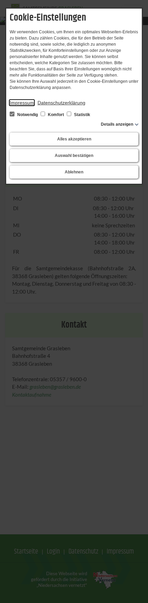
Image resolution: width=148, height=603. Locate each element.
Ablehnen (74, 172)
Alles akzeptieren (74, 139)
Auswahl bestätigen (74, 155)
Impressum (22, 102)
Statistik (81, 114)
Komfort (56, 114)
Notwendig (27, 114)
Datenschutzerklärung (61, 102)
